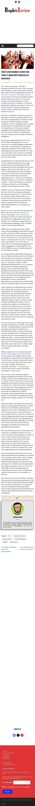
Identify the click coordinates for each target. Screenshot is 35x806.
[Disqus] (17, 618)
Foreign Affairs (30, 82)
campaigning (23, 205)
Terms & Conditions (9, 764)
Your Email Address (7, 782)
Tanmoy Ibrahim (18, 82)
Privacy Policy (7, 762)
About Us (6, 754)
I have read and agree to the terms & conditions (17, 787)
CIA (13, 161)
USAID (27, 296)
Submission (7, 756)
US (28, 155)
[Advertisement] (17, 31)
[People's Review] (17, 10)
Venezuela (29, 105)
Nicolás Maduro (7, 107)
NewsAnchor (27, 800)
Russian (30, 167)
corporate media (19, 536)
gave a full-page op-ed (14, 95)
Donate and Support (9, 753)
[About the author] (17, 498)
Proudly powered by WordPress (10, 800)
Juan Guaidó (5, 97)
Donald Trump (16, 97)
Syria (29, 219)
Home (5, 751)
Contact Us (7, 758)
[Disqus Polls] (17, 575)
